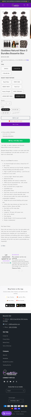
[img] (6, 261)
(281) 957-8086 (13, 327)
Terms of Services (7, 346)
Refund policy (23, 411)
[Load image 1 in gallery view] (7, 44)
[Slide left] (1, 44)
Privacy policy (17, 411)
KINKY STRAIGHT (17, 91)
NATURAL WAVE (20, 96)
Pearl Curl (16, 87)
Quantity (3, 100)
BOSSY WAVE (6, 87)
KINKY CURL (17, 82)
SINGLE (6, 68)
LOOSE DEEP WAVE (7, 96)
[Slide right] (29, 44)
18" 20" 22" (15, 109)
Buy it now (15, 124)
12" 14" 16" (6, 109)
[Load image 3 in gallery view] (23, 44)
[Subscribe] (23, 391)
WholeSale (5, 358)
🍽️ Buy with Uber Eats (15, 141)
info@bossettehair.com (14, 324)
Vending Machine (7, 365)
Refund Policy (6, 342)
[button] (2, 5)
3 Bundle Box (17, 68)
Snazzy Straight (6, 91)
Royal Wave (6, 82)
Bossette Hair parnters (8, 361)
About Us (5, 355)
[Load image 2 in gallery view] (15, 44)
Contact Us (5, 336)
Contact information (20, 414)
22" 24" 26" (6, 113)
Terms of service (12, 414)
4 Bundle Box (6, 73)
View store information (8, 136)
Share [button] (4, 245)
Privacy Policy (6, 339)
